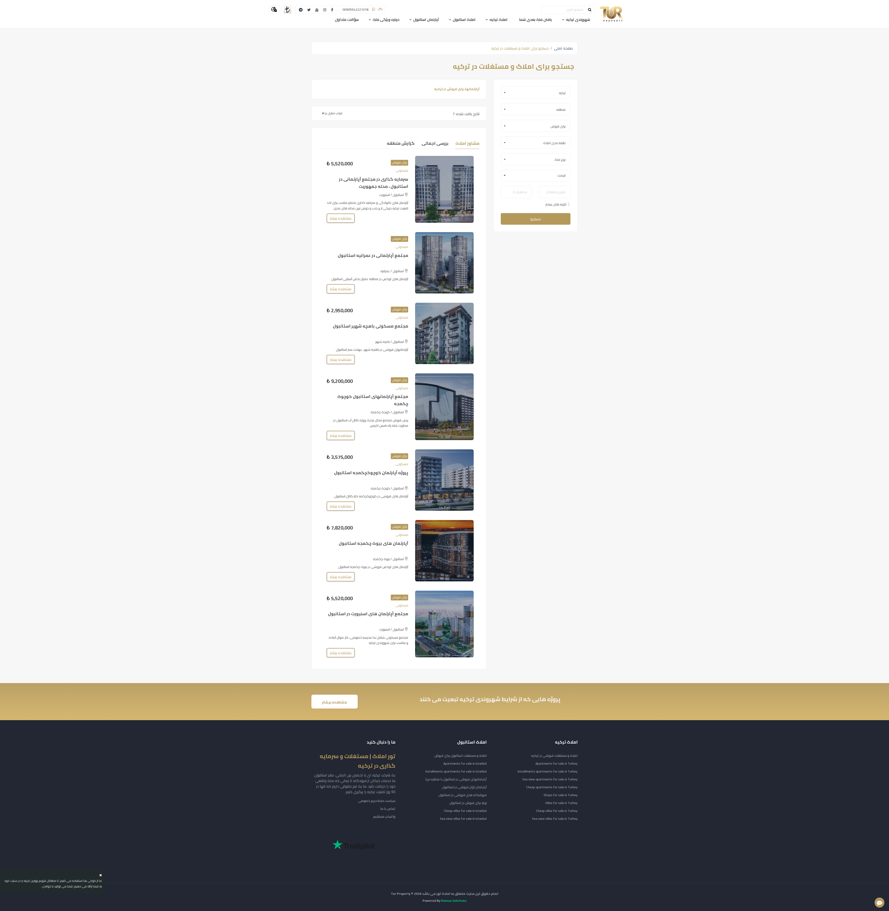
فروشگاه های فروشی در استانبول (462, 795)
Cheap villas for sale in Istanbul (465, 811)
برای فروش (399, 162)
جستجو (535, 218)
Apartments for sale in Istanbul (465, 763)
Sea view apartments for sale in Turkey (550, 779)
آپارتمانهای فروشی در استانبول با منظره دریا (456, 779)
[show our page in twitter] (309, 9)
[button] (535, 92)
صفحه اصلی (563, 48)
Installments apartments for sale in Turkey (548, 771)
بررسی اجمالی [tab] (435, 143)
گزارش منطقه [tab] (401, 143)
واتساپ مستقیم (384, 816)
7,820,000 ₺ (340, 527)
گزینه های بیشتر (556, 204)
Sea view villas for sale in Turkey (555, 819)
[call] (380, 9)
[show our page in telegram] (301, 9)
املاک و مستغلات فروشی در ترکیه (554, 756)
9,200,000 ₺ (340, 381)
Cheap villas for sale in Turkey (557, 811)
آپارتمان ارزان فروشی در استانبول (464, 787)
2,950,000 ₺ (340, 310)
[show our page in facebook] (332, 9)
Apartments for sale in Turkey (556, 763)
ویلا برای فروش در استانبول (468, 803)
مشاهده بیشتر (340, 218)
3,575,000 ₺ (340, 457)
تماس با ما (387, 809)
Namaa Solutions (453, 901)
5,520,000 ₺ (340, 163)
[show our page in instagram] (325, 9)
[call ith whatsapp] (373, 9)
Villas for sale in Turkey (561, 803)
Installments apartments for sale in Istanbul (456, 771)
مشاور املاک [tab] (467, 143)
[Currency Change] (287, 9)
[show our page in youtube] (317, 9)
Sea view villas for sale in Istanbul (463, 819)
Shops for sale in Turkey (561, 795)
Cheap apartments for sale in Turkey (552, 787)
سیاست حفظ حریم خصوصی (376, 801)
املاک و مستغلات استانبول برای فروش (460, 756)
